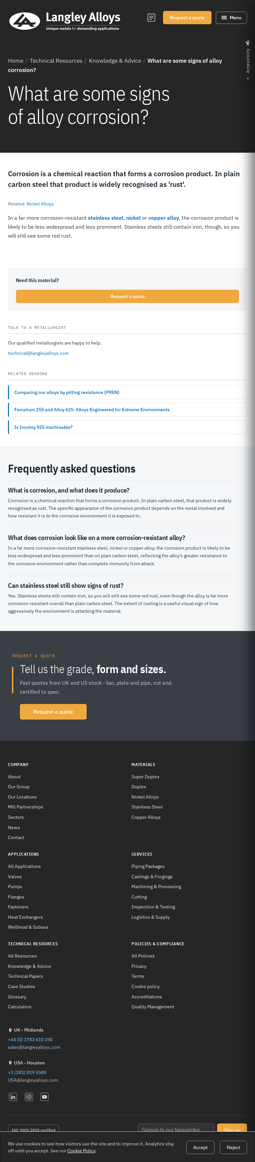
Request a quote (187, 18)
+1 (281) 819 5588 (27, 1072)
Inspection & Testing (153, 906)
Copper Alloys (146, 817)
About (14, 776)
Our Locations (22, 797)
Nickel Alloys (40, 204)
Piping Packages (148, 866)
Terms (137, 976)
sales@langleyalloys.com (34, 1047)
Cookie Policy (81, 1151)
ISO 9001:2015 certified (33, 1129)
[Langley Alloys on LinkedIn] (13, 1097)
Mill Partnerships (25, 807)
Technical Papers (25, 976)
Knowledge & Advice (115, 60)
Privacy (138, 966)
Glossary (17, 996)
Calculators (20, 1006)
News (14, 827)
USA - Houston (29, 1063)
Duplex (138, 786)
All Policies (143, 956)
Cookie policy (145, 986)
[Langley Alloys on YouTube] (44, 1097)
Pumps (15, 886)
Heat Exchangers (25, 917)
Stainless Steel (147, 807)
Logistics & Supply (150, 917)
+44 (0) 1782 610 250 (30, 1039)
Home (15, 60)
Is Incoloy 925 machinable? (43, 427)
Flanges (16, 896)
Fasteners (18, 906)
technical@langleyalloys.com (38, 353)
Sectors (16, 817)
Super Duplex (145, 776)
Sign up (232, 1130)
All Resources (22, 956)
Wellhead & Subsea (28, 927)
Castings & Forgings (152, 876)
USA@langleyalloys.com (33, 1080)
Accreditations (146, 996)
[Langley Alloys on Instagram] (29, 1097)
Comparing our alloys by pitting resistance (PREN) (67, 392)
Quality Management (152, 1006)
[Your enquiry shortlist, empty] (151, 17)
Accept (200, 1147)
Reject (233, 1147)
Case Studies (21, 986)
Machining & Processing (156, 886)
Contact (16, 837)
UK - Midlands (28, 1030)
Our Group (19, 786)
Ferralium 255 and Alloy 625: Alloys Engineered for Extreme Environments (92, 410)
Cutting (139, 896)
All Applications (24, 866)
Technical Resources (56, 60)
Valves (15, 876)
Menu (235, 18)
